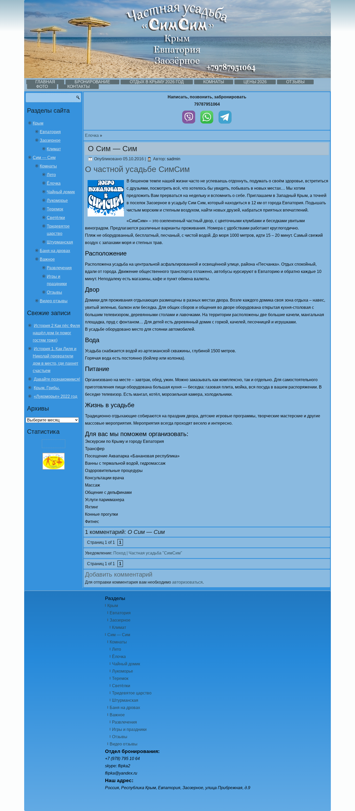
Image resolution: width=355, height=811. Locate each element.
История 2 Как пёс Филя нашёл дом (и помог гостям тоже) (56, 332)
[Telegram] (225, 125)
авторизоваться (187, 582)
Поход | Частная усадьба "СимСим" (147, 553)
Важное (47, 259)
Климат (54, 149)
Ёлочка (54, 183)
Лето (51, 175)
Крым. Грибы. (47, 388)
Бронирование (92, 82)
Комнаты (213, 82)
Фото (42, 86)
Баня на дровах (55, 250)
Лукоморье (57, 200)
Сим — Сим (44, 157)
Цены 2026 (255, 82)
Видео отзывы (54, 301)
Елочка (92, 135)
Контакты (78, 86)
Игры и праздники (129, 729)
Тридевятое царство (132, 693)
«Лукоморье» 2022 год (55, 396)
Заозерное (50, 140)
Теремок (55, 209)
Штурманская (60, 242)
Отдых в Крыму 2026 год (157, 82)
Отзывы (295, 82)
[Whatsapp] (207, 125)
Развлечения (59, 268)
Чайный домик (61, 192)
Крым (38, 123)
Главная (45, 82)
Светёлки (56, 217)
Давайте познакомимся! (57, 379)
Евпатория (50, 132)
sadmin (173, 159)
